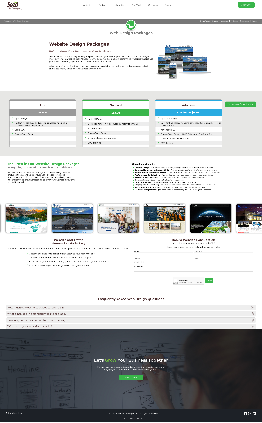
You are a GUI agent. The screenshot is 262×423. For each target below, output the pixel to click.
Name (136, 251)
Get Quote (246, 5)
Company (198, 251)
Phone (136, 259)
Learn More (131, 377)
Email (196, 259)
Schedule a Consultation (240, 104)
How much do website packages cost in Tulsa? (35, 307)
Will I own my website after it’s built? (29, 326)
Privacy (9, 413)
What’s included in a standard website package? (36, 313)
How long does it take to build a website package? (37, 320)
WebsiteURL (139, 266)
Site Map (18, 413)
